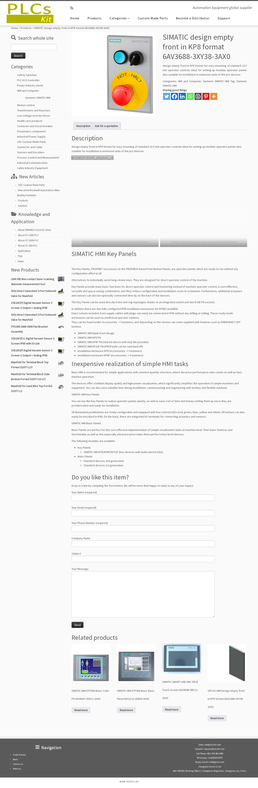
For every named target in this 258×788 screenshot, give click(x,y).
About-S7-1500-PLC (28, 240)
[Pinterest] (205, 96)
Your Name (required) (84, 492)
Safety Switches (27, 75)
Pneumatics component (31, 131)
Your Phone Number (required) (90, 523)
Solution (22, 205)
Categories (119, 18)
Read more (81, 710)
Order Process (19, 754)
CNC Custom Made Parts (31, 142)
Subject (76, 553)
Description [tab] (83, 126)
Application (24, 251)
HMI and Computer (28, 90)
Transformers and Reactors (33, 110)
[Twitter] (166, 96)
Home (74, 18)
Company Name (81, 538)
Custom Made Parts (153, 18)
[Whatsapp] (190, 96)
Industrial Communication (32, 163)
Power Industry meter (30, 85)
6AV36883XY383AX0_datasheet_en (92, 158)
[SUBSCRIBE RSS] (73, 8)
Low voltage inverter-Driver (33, 115)
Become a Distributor (193, 18)
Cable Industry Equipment (32, 168)
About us (17, 768)
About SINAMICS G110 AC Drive (34, 230)
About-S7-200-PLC (27, 245)
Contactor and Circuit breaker (35, 126)
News (21, 261)
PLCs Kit (134, 781)
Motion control (26, 105)
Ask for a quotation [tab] (106, 126)
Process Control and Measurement (38, 157)
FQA (20, 256)
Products (94, 18)
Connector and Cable (29, 147)
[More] (213, 96)
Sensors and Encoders (30, 152)
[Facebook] (174, 96)
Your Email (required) (84, 507)
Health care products (30, 121)
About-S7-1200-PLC (28, 235)
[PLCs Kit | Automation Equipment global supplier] (29, 13)
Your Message (80, 569)
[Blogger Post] (198, 96)
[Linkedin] (182, 96)
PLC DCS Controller (28, 80)
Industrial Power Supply (31, 136)
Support (224, 18)
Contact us (18, 764)
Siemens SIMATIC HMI (37, 98)
